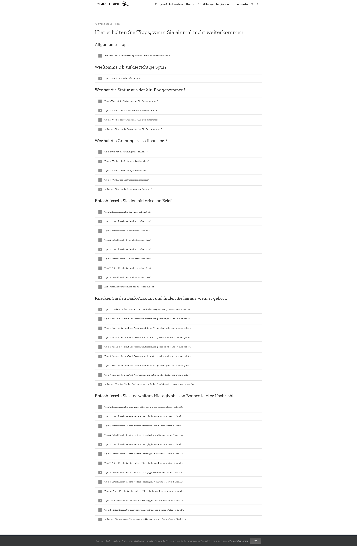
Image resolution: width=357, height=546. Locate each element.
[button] (258, 4)
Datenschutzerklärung (238, 541)
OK (255, 541)
